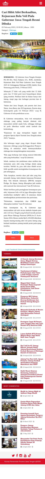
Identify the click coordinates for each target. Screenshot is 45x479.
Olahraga (12, 30)
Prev (3, 54)
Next (42, 54)
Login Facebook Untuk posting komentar (20, 249)
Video (13, 238)
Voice (32, 238)
